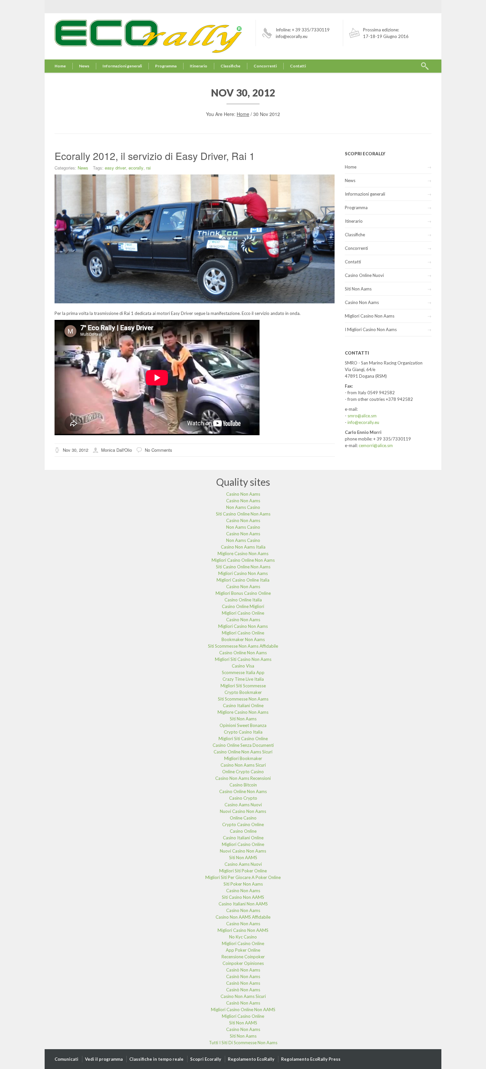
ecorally (136, 168)
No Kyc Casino (243, 936)
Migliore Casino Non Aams (243, 553)
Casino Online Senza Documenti (243, 745)
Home (60, 65)
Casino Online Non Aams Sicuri (243, 751)
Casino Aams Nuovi (243, 804)
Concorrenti (265, 65)
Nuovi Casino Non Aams (243, 811)
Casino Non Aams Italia (243, 547)
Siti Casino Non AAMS (243, 897)
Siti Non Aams (358, 288)
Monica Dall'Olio (116, 450)
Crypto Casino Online (243, 824)
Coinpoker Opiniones (243, 963)
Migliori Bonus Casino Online (243, 593)
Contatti (298, 65)
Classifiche (230, 65)
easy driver (115, 168)
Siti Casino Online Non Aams (243, 513)
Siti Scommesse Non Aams (243, 699)
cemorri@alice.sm (376, 445)
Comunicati (66, 1059)
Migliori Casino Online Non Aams (243, 560)
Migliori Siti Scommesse (243, 685)
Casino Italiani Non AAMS (243, 903)
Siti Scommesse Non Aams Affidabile (243, 646)
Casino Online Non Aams (243, 652)
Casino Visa (243, 665)
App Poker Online (243, 950)
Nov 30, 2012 (75, 450)
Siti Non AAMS (243, 857)
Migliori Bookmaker (243, 758)
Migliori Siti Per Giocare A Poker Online (243, 877)
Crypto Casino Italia (243, 732)
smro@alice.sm (362, 415)
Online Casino (243, 818)
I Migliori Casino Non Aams (371, 329)
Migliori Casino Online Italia (243, 580)
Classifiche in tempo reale (156, 1059)
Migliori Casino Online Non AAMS (243, 1009)
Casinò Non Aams (243, 970)
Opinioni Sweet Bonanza (243, 725)
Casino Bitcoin (243, 784)
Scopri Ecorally (205, 1059)
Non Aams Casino (243, 507)
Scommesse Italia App (243, 672)
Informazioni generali (122, 65)
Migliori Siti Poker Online (243, 870)
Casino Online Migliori (243, 606)
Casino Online (243, 831)
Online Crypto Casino (243, 771)
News (84, 65)
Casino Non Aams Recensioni (243, 778)
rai (148, 168)
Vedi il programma (104, 1059)
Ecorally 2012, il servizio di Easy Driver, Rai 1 (155, 156)
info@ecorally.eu (363, 422)
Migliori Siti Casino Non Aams (243, 659)
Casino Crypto (243, 798)
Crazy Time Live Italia (243, 679)
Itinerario (198, 65)
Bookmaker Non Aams (243, 639)
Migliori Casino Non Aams (369, 316)
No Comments (158, 450)
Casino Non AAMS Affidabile (243, 917)
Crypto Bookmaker (243, 692)
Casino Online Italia (243, 599)
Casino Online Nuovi (364, 275)
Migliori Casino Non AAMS (243, 930)
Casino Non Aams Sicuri (243, 765)
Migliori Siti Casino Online (243, 738)
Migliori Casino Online (243, 613)
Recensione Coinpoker (243, 956)
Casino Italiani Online (243, 705)
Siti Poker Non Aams (243, 884)
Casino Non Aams (362, 302)
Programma (166, 65)
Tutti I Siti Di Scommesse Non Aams (243, 1042)
